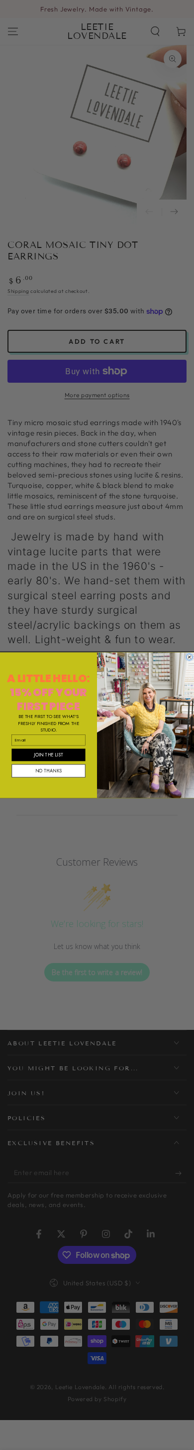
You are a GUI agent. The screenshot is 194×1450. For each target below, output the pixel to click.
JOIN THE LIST (48, 754)
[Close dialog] (189, 657)
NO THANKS (48, 770)
